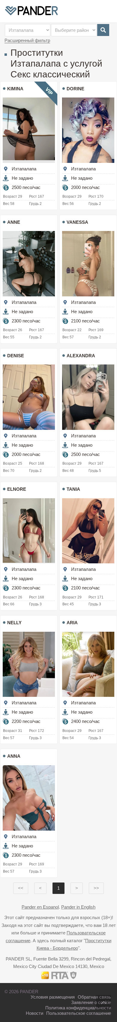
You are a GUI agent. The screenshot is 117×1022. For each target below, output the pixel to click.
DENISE (15, 355)
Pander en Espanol (40, 907)
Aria (72, 622)
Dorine (75, 88)
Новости (34, 1013)
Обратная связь (94, 997)
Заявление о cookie (91, 1002)
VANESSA (77, 222)
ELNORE (16, 489)
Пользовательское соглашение (78, 1013)
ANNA (13, 756)
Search (103, 30)
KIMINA (15, 88)
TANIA (73, 489)
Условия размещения (53, 997)
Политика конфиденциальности (78, 1007)
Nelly (14, 622)
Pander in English (78, 907)
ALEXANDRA (81, 355)
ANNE (13, 222)
